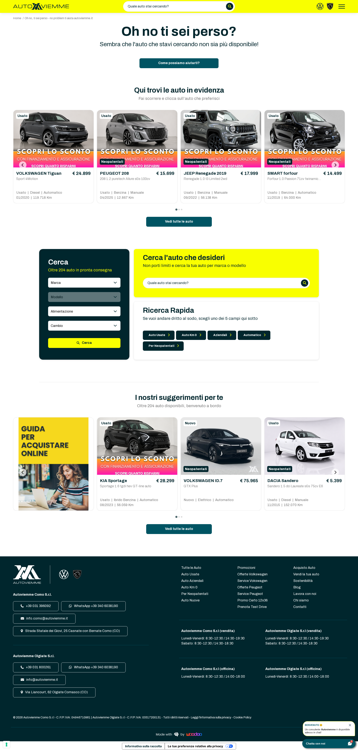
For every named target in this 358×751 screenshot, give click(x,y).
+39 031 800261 (38, 667)
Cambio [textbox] (57, 326)
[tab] (176, 209)
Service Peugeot (250, 594)
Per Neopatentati (161, 345)
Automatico (252, 335)
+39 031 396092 (38, 606)
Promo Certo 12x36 (252, 600)
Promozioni (246, 568)
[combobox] (84, 283)
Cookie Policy (242, 717)
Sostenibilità (303, 581)
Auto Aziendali (192, 581)
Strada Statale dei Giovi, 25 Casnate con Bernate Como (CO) (72, 631)
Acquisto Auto (304, 568)
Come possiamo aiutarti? (179, 63)
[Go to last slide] (22, 165)
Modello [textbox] (57, 297)
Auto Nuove (190, 600)
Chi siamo (301, 600)
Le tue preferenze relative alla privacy (195, 746)
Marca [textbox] (56, 283)
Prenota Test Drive (252, 607)
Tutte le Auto (191, 568)
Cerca (86, 343)
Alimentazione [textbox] (62, 311)
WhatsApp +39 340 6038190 (95, 606)
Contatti (299, 607)
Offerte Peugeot (249, 587)
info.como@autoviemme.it (47, 618)
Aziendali (220, 335)
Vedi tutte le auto (179, 221)
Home (17, 18)
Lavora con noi (304, 594)
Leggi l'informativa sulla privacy (211, 717)
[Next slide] (335, 165)
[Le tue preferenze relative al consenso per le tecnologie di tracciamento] (6, 744)
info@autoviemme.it (42, 680)
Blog (297, 587)
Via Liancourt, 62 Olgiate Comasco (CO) (56, 692)
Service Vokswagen (252, 581)
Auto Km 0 (189, 335)
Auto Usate (157, 335)
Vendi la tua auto (306, 574)
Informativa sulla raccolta (143, 746)
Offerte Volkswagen (252, 574)
